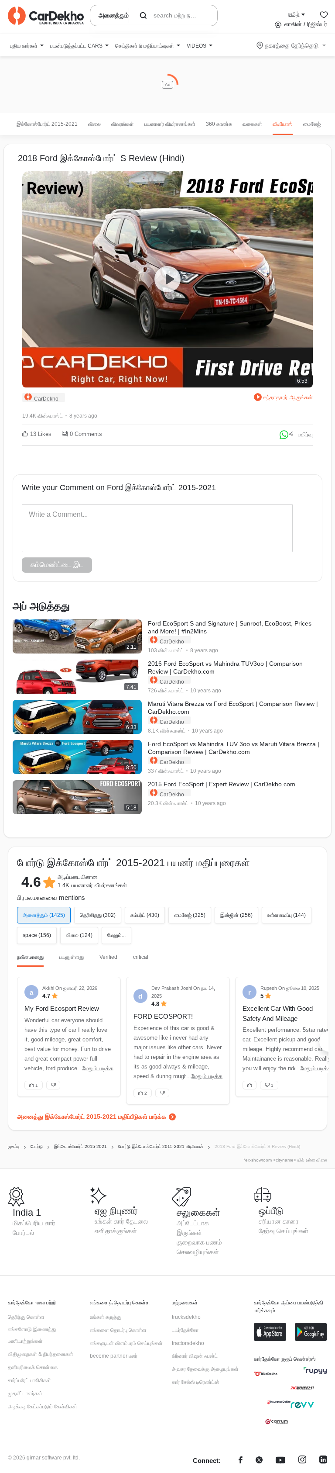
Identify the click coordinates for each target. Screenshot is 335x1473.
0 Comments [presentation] (86, 434)
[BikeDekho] (265, 1374)
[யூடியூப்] (280, 1461)
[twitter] (259, 1461)
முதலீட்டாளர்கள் (25, 1393)
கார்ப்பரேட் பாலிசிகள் (29, 1380)
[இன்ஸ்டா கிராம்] (302, 1461)
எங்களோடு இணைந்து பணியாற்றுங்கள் (32, 1335)
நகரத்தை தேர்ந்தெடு (291, 45)
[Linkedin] (323, 1461)
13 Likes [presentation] (40, 434)
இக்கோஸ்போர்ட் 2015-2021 (47, 124)
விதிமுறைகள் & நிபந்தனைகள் (40, 1354)
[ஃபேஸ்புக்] (241, 1461)
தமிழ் (293, 14)
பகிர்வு (305, 434)
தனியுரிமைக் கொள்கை (33, 1367)
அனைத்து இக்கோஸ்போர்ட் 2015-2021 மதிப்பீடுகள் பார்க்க (91, 1116)
